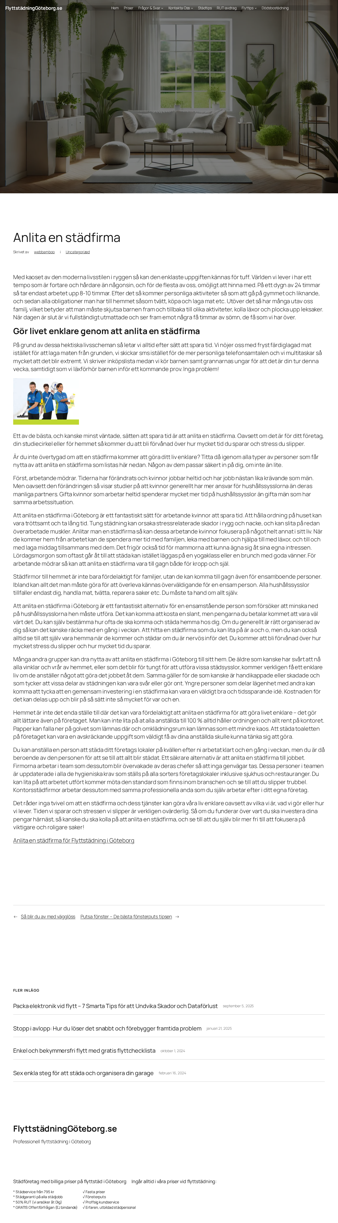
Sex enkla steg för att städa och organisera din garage (83, 1073)
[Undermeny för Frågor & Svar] (162, 8)
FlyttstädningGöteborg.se (33, 8)
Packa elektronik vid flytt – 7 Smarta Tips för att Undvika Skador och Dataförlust (115, 1006)
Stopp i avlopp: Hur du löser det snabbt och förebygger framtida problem (107, 1028)
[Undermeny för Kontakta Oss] (192, 8)
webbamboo (44, 251)
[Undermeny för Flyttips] (256, 8)
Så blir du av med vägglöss (48, 916)
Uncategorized (78, 251)
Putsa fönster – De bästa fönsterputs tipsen (126, 916)
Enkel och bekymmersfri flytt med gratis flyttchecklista (84, 1050)
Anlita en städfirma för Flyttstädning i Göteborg (73, 840)
